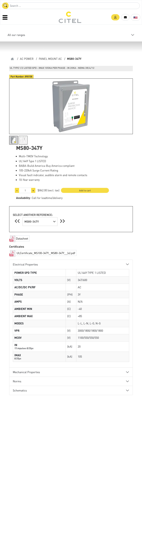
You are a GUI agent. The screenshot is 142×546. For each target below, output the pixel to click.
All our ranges (16, 35)
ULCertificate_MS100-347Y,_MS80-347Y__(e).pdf (45, 253)
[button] (115, 17)
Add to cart (85, 190)
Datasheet (22, 238)
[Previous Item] (18, 221)
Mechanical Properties (26, 372)
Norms (17, 381)
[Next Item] (62, 221)
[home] (12, 59)
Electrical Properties (25, 264)
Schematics (20, 390)
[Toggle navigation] (5, 17)
